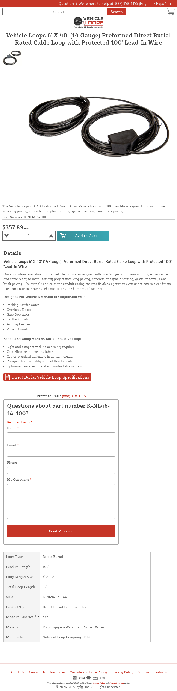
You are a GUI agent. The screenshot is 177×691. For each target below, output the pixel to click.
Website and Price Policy (88, 672)
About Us (17, 672)
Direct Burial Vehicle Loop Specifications (50, 377)
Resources (57, 672)
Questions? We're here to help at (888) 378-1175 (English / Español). (115, 3)
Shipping (144, 672)
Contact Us (37, 672)
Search (117, 11)
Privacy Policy (122, 672)
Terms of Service (116, 683)
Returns (161, 672)
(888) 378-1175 (73, 395)
